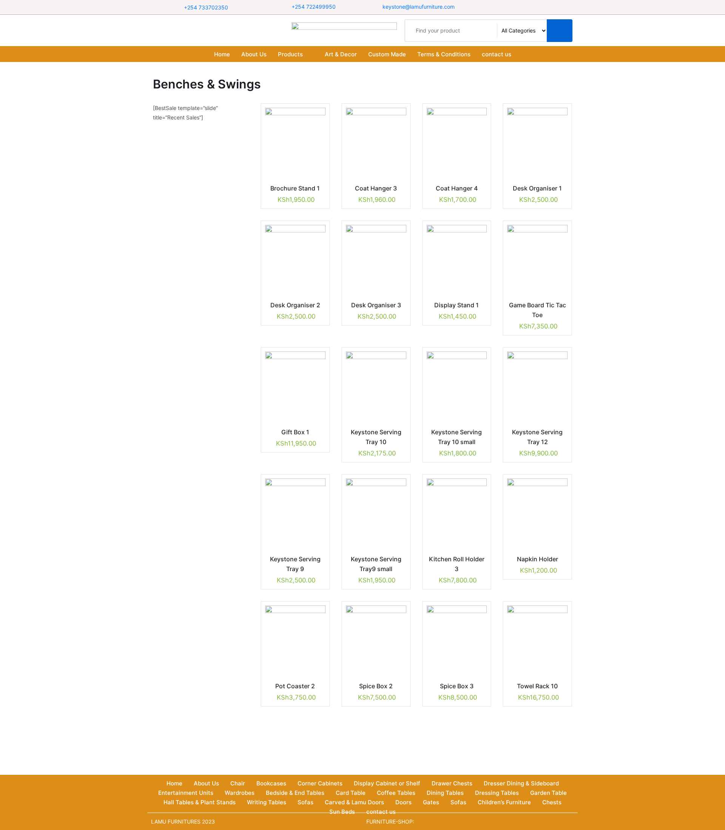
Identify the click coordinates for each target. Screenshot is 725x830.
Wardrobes (240, 792)
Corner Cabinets (320, 783)
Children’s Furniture (504, 802)
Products (290, 54)
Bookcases (271, 783)
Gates (431, 802)
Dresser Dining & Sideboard (521, 783)
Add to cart (289, 187)
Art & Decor (341, 54)
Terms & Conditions (443, 54)
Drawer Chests (452, 783)
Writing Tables (266, 802)
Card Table (351, 792)
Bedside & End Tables (295, 792)
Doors (403, 802)
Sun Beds (342, 811)
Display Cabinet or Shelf (387, 783)
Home (222, 54)
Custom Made (387, 54)
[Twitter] (525, 7)
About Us (254, 54)
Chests (551, 802)
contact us (496, 54)
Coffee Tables (396, 792)
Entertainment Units (185, 792)
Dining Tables (445, 792)
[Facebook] (512, 7)
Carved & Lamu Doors (354, 802)
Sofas (305, 802)
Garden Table (548, 792)
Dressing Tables (497, 792)
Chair (237, 783)
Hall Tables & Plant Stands (200, 802)
